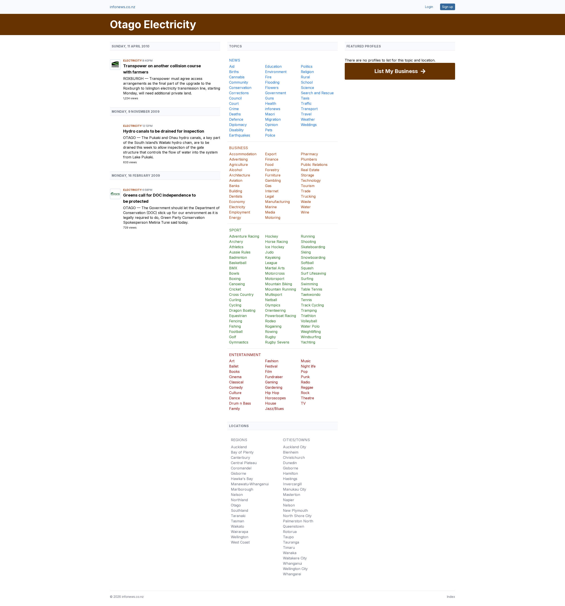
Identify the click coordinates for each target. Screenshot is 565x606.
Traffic (306, 103)
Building (235, 191)
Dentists (235, 196)
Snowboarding (313, 257)
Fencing (235, 321)
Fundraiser (274, 377)
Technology (311, 180)
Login (429, 7)
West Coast (240, 542)
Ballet (233, 366)
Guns (269, 98)
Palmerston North (298, 521)
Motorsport (274, 278)
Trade (306, 191)
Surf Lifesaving (313, 273)
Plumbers (309, 159)
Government (275, 93)
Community (238, 82)
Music (306, 361)
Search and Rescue (317, 93)
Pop (304, 371)
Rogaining (273, 326)
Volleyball (309, 321)
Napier (288, 500)
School (307, 82)
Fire (268, 77)
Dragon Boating (242, 310)
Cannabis (237, 77)
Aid (231, 66)
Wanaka (289, 553)
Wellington (239, 537)
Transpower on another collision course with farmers (162, 69)
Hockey (271, 236)
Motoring (272, 217)
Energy (235, 217)
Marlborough (242, 489)
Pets (268, 130)
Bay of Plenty (242, 452)
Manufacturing (277, 201)
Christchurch (294, 457)
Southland (239, 510)
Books (234, 371)
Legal (269, 196)
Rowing (271, 331)
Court (234, 103)
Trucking (308, 196)
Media (270, 212)
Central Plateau (244, 463)
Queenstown (293, 526)
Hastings (290, 479)
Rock (305, 392)
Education (273, 66)
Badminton (238, 257)
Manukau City (294, 489)
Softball (307, 263)
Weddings (309, 124)
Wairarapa (239, 531)
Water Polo (310, 326)
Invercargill (292, 484)
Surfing (307, 278)
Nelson (237, 494)
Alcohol (235, 170)
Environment (275, 71)
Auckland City (294, 447)
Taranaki (238, 516)
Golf (232, 337)
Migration (273, 119)
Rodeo (270, 321)
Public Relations (314, 164)
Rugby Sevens (277, 342)
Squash (307, 268)
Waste (306, 201)
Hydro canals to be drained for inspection (163, 131)
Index (451, 596)
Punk (305, 377)
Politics (307, 66)
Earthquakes (239, 135)
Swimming (309, 284)
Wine (305, 212)
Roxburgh (134, 78)
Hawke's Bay (242, 479)
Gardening (273, 387)
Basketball (237, 263)
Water (306, 207)
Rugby (270, 337)
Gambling (273, 180)
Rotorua (290, 531)
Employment (239, 212)
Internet (271, 191)
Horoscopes (275, 398)
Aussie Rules (239, 252)
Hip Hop (272, 392)
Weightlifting (311, 331)
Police (270, 135)
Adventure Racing (244, 236)
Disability (236, 130)
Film (268, 371)
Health (270, 103)
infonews (272, 109)
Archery (236, 241)
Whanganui (292, 563)
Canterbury (240, 457)
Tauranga (291, 542)
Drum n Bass (240, 403)
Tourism (308, 186)
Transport (309, 109)
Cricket (235, 289)
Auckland (239, 447)
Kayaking (272, 257)
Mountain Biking (278, 284)
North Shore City (297, 516)
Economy (237, 201)
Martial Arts (275, 268)
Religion (307, 71)
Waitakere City (295, 558)
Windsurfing (311, 337)
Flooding (272, 82)
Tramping (309, 310)
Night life (308, 366)
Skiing (306, 252)
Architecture (239, 175)
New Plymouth (295, 510)
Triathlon (308, 315)
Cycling (235, 305)
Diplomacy (238, 124)
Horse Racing (276, 241)
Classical (236, 382)
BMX (233, 268)
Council (235, 98)
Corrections (239, 93)
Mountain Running (280, 289)
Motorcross (275, 273)
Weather (308, 119)
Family (234, 408)
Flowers (272, 87)
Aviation (235, 180)
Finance (271, 159)
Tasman (237, 521)
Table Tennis (311, 289)
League (271, 263)
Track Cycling (312, 305)
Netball (271, 300)
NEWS (234, 60)
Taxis (305, 98)
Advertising (238, 159)
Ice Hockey (274, 247)
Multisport (273, 294)
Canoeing (237, 284)
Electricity (132, 60)
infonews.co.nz (122, 7)
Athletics (236, 247)
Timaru (289, 547)
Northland (239, 500)
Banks (234, 186)
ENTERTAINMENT (245, 355)
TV (303, 403)
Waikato (237, 526)
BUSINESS (238, 148)
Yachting (308, 342)
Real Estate (310, 170)
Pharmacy (309, 154)
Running (308, 236)
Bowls (234, 273)
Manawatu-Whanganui (250, 484)
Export (270, 154)
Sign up (447, 7)
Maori (270, 114)
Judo (269, 252)
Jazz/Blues (274, 408)
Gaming (271, 382)
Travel (306, 114)
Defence (236, 119)
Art (231, 361)
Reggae (307, 387)
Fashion (271, 361)
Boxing (235, 278)
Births (234, 71)
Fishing (235, 326)
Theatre (307, 398)
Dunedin (290, 463)
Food (269, 164)
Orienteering (275, 310)
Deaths (235, 114)
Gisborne (238, 473)
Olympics (272, 305)
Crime (234, 109)
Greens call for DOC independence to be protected (159, 198)
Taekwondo (310, 294)
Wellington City (295, 569)
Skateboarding (313, 247)
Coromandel (241, 468)
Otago (130, 137)
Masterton (291, 494)
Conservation (240, 87)
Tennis (306, 300)
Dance (234, 398)
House (270, 403)
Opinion (271, 124)
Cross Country (241, 294)
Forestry (272, 170)
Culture (235, 392)
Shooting (308, 241)
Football (236, 331)
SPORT (235, 230)
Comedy (236, 387)
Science (307, 87)
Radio (305, 382)
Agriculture (238, 164)
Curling (235, 300)
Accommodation (242, 154)
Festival (271, 366)
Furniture (273, 175)
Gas (268, 186)
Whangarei (292, 574)
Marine (271, 207)
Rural (305, 77)
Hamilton (290, 473)
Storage (307, 175)
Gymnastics (238, 342)
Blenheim (290, 452)
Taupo (288, 537)
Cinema (235, 377)
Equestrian (238, 315)
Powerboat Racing (280, 315)
